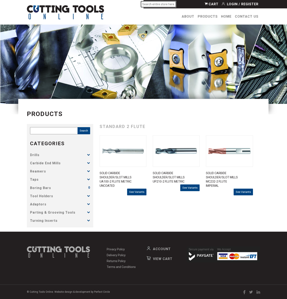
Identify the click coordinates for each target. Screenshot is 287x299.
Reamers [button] (38, 171)
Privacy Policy (116, 249)
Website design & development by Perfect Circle (82, 291)
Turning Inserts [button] (44, 221)
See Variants (136, 191)
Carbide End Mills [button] (45, 163)
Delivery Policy (116, 255)
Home (226, 16)
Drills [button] (34, 155)
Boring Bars (40, 188)
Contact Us (246, 16)
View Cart (162, 259)
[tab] (60, 155)
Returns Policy (116, 261)
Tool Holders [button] (41, 196)
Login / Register (242, 4)
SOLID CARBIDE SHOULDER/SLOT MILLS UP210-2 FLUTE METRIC (169, 177)
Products (208, 16)
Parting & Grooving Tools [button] (52, 212)
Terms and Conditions (121, 267)
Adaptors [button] (38, 204)
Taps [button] (34, 179)
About (188, 16)
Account (162, 249)
